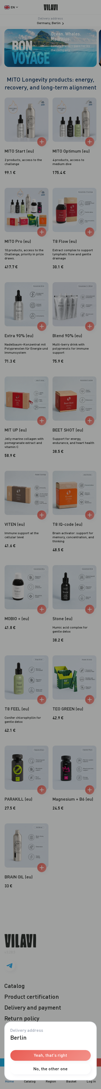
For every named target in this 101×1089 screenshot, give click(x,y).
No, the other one (50, 1068)
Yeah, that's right (50, 1055)
